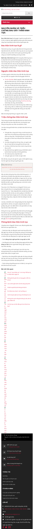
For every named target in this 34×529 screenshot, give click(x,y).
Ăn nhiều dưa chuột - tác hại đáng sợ (17, 291)
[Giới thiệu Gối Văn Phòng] (4, 5)
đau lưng (8, 218)
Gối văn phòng (9, 435)
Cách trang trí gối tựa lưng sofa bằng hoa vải (19, 295)
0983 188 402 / (24, 5)
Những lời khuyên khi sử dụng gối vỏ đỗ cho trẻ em (18, 279)
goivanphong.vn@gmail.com (12, 514)
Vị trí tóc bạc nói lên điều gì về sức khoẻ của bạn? (18, 305)
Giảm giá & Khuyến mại (9, 495)
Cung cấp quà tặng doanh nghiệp (11, 492)
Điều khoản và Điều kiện (9, 484)
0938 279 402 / (9, 5)
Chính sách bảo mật (8, 481)
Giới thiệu (5, 476)
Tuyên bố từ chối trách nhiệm (10, 498)
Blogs (15, 435)
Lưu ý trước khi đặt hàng (13, 459)
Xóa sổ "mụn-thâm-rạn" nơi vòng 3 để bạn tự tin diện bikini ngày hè (19, 273)
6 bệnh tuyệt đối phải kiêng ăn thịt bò (17, 287)
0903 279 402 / (16, 5)
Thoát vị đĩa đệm (9, 79)
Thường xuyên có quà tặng (13, 465)
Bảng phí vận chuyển (14, 447)
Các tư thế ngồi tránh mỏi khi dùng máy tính (18, 283)
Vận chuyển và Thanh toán (10, 479)
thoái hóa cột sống (26, 101)
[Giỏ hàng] (29, 5)
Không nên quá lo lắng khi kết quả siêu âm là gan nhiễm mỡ (19, 299)
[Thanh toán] (31, 5)
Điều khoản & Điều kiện (15, 453)
